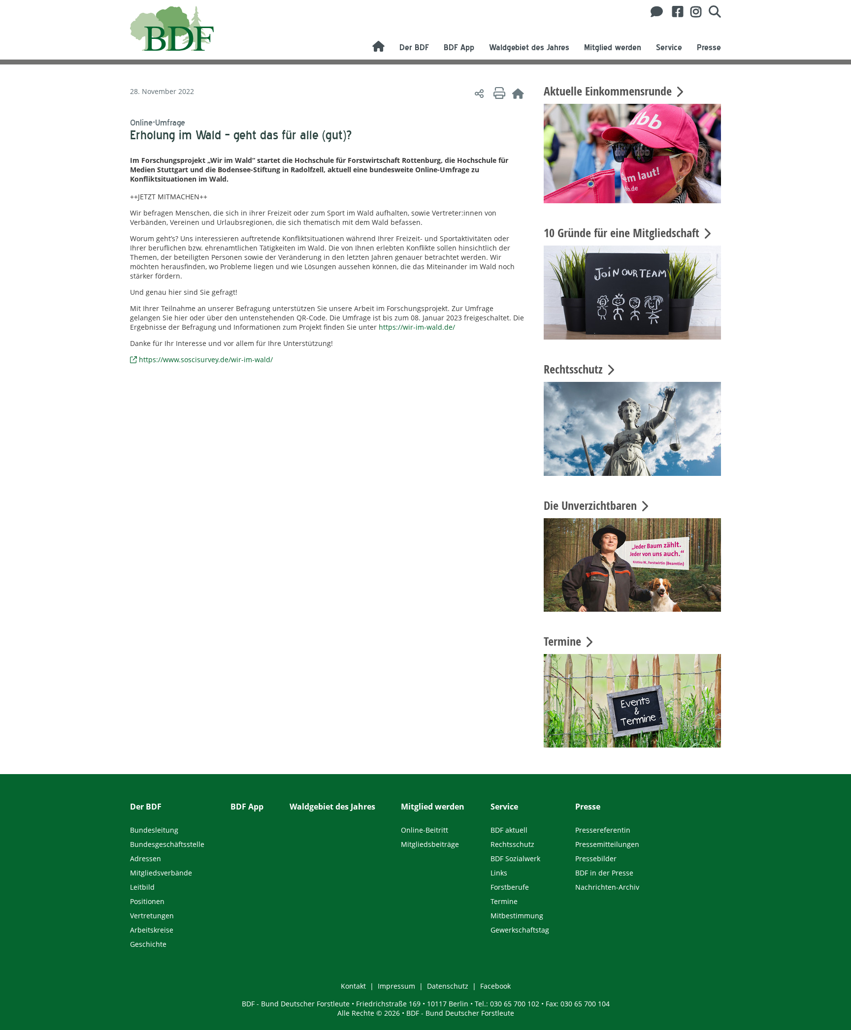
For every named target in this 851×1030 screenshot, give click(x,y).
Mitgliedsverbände (161, 872)
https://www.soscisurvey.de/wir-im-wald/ (206, 359)
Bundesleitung (154, 830)
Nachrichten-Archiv (607, 887)
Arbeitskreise (151, 930)
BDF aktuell (509, 830)
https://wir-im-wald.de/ (417, 327)
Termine (504, 901)
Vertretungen (152, 915)
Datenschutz (447, 986)
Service (669, 47)
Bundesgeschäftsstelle (167, 844)
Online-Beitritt (424, 830)
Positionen (147, 901)
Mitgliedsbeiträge (430, 844)
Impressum (396, 986)
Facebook (495, 986)
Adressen (145, 858)
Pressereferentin (602, 830)
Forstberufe (510, 887)
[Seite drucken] (498, 93)
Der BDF (414, 47)
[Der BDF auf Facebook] (674, 11)
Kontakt (353, 986)
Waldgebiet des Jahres (529, 47)
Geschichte (148, 944)
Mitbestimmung (517, 915)
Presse (709, 47)
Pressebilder (596, 858)
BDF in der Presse (604, 872)
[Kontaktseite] (654, 11)
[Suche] (711, 11)
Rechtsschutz (512, 844)
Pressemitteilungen (607, 844)
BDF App (459, 47)
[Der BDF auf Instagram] (692, 11)
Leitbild (142, 887)
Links (499, 872)
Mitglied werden (612, 47)
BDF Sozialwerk (515, 858)
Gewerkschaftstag (520, 930)
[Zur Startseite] (518, 93)
